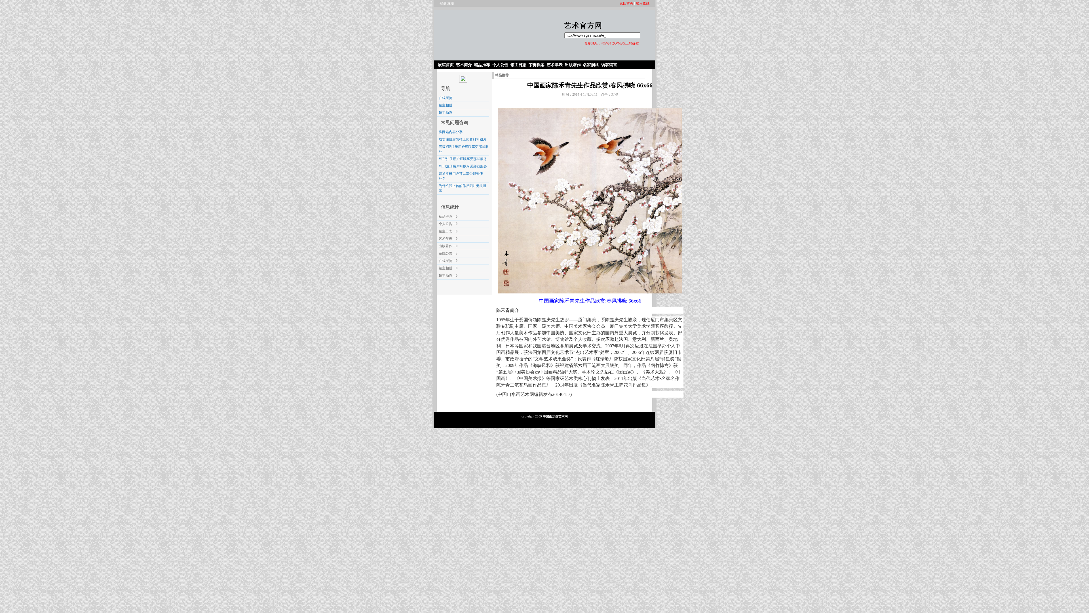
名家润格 (591, 64)
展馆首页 (446, 64)
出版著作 (573, 64)
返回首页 (626, 3)
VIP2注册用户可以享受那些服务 (463, 159)
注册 (450, 3)
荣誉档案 (536, 64)
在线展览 (445, 98)
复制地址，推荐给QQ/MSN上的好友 (611, 43)
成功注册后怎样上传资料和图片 (462, 139)
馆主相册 (445, 105)
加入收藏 (642, 3)
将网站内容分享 (451, 132)
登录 (443, 3)
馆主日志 (518, 64)
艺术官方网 (583, 25)
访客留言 (609, 64)
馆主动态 (445, 113)
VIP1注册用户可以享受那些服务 (463, 166)
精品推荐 (482, 64)
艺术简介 (464, 64)
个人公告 (500, 64)
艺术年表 (555, 64)
